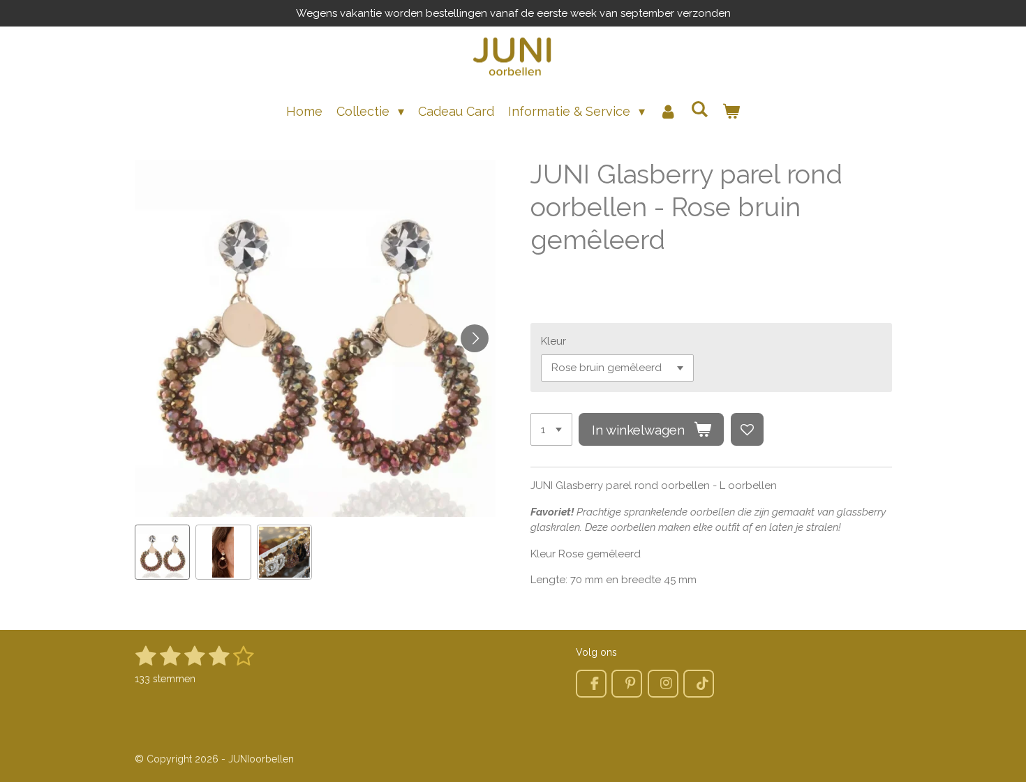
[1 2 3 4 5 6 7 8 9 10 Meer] (551, 429)
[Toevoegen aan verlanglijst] (747, 429)
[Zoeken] (699, 109)
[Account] (667, 111)
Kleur (553, 341)
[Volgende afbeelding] (475, 338)
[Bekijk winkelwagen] (731, 111)
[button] (163, 552)
